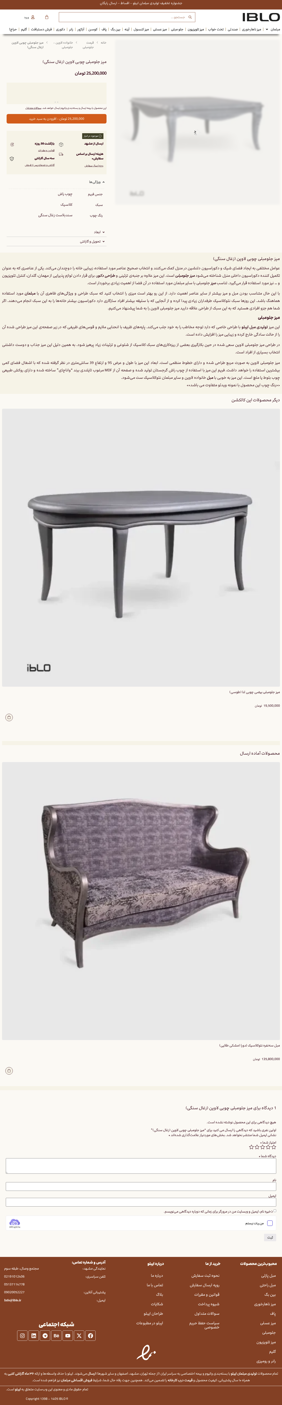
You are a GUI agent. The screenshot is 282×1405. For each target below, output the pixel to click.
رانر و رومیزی (266, 1361)
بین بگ (115, 29)
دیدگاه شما (267, 1156)
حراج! (13, 29)
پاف (104, 29)
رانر (71, 29)
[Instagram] (22, 1335)
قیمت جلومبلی (88, 45)
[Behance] (56, 1335)
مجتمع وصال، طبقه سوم (21, 1268)
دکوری (60, 29)
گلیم (24, 29)
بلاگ (159, 1294)
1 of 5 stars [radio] (273, 1147)
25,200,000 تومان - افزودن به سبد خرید (56, 118)
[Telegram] (45, 1335)
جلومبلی (269, 1332)
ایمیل (272, 1195)
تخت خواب (216, 29)
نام (274, 1180)
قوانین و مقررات (46, 150)
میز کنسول (141, 29)
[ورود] (33, 17)
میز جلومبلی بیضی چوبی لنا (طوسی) (254, 692)
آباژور (80, 29)
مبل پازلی (268, 1275)
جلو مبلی (177, 29)
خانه (104, 42)
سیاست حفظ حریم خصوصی (204, 1325)
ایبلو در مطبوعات (149, 1323)
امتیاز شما (268, 1142)
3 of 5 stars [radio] (262, 1147)
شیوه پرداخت (208, 1304)
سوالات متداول (33, 108)
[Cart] (46, 17)
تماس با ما (155, 1285)
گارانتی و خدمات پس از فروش (40, 165)
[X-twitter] (79, 1335)
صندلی (233, 29)
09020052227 (14, 1292)
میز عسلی (160, 29)
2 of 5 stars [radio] (268, 1147)
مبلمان (275, 29)
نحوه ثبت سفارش (205, 1275)
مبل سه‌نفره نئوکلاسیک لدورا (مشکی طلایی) (249, 1045)
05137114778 (14, 1284)
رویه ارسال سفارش (93, 165)
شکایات (157, 1304)
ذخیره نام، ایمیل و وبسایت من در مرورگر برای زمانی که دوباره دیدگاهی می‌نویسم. (218, 1211)
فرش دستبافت (41, 29)
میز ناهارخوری (251, 29)
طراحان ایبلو (153, 1313)
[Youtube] (68, 1335)
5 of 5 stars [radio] (251, 1147)
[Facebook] (90, 1335)
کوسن (92, 29)
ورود (26, 17)
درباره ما (157, 1275)
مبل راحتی (268, 1285)
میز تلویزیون (196, 29)
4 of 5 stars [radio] (257, 1147)
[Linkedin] (33, 1335)
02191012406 (14, 1276)
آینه (126, 29)
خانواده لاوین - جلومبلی (63, 45)
